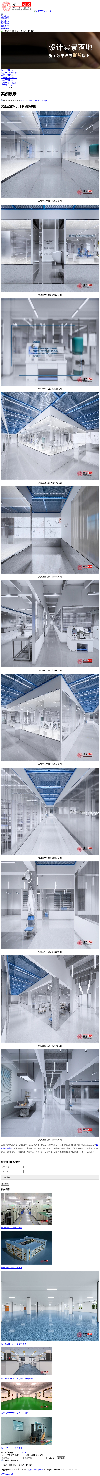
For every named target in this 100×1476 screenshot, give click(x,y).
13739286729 (21, 1452)
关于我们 (5, 23)
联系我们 (5, 28)
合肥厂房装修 (7, 70)
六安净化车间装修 (9, 78)
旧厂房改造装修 (8, 85)
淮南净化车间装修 (9, 83)
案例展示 (5, 18)
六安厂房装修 (7, 75)
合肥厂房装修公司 (36, 1469)
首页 (22, 101)
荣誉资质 (5, 26)
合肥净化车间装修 (9, 73)
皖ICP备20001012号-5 (70, 1469)
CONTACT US (7, 1474)
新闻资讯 (5, 21)
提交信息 (61, 1458)
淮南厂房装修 (7, 80)
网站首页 (5, 16)
